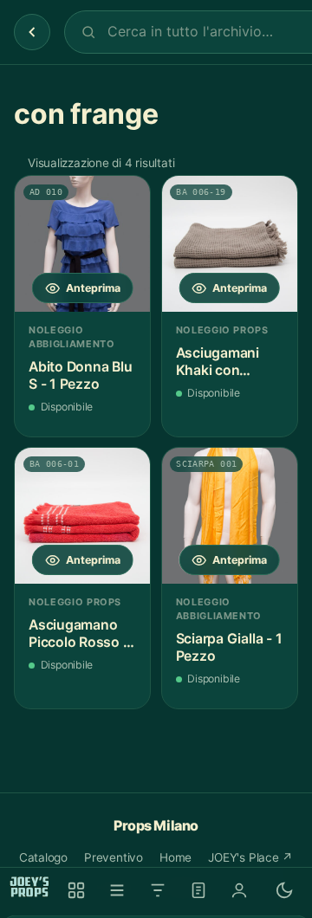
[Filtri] (158, 890)
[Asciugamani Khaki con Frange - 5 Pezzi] (229, 243)
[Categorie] (117, 890)
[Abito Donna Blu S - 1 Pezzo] (82, 243)
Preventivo (113, 857)
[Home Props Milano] (29, 887)
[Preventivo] (198, 890)
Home (175, 857)
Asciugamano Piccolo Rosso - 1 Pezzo (78, 633)
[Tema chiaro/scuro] (284, 890)
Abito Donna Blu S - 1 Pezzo (80, 375)
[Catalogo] (76, 890)
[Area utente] (239, 890)
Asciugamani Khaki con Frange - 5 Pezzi (227, 361)
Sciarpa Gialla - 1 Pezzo (229, 647)
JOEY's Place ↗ (250, 857)
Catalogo (43, 857)
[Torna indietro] (32, 32)
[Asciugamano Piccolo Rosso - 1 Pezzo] (82, 515)
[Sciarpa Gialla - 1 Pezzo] (229, 515)
